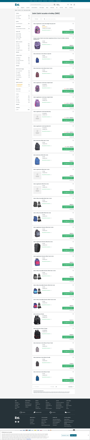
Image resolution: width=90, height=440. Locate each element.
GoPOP (18, 62)
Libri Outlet (16, 405)
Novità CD (37, 402)
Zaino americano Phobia (38, 314)
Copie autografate (28, 405)
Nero (18, 96)
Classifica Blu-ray (49, 405)
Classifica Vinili (38, 408)
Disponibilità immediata (21, 28)
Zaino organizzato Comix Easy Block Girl (42, 126)
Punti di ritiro (32, 419)
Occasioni (19, 18)
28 (56, 386)
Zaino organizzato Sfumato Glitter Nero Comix (43, 227)
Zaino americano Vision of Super (40, 328)
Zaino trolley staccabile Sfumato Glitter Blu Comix (44, 285)
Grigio (18, 100)
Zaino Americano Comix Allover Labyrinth (42, 53)
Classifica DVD (48, 404)
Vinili (36, 405)
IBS (17, 109)
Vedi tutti (17, 52)
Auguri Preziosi (19, 50)
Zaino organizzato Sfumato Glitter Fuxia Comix (43, 256)
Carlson (18, 63)
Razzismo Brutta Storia (67, 426)
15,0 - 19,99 (19, 36)
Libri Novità (16, 402)
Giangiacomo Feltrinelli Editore (69, 420)
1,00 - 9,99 (19, 33)
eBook (16, 408)
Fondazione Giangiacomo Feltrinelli (68, 423)
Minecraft (19, 75)
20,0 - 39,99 (19, 37)
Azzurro (18, 102)
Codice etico (55, 425)
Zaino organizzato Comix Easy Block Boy (42, 111)
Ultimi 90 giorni (19, 23)
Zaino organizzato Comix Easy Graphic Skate (43, 97)
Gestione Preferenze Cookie (45, 425)
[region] (45, 435)
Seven (18, 43)
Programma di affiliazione (57, 420)
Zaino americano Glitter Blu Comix (40, 155)
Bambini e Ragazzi (49, 408)
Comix (18, 45)
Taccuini (67, 402)
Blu (17, 97)
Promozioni (19, 15)
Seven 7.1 (18, 57)
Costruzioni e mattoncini (60, 402)
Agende (67, 404)
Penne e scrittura (69, 405)
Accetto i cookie (73, 435)
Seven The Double (20, 60)
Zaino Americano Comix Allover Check (41, 371)
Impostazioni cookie (65, 435)
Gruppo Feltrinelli (66, 419)
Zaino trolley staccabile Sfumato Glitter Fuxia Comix (44, 299)
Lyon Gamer (19, 77)
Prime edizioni (27, 402)
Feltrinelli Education (67, 424)
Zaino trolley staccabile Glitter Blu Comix (42, 212)
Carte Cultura (43, 420)
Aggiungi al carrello (69, 32)
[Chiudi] (88, 435)
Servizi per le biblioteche (56, 419)
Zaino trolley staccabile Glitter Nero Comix (42, 198)
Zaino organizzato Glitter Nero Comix (41, 169)
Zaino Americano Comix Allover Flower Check (43, 343)
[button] (54, 4)
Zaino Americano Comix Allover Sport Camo (42, 68)
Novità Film (47, 402)
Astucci (67, 408)
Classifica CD (38, 404)
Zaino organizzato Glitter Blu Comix (41, 183)
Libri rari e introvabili (28, 404)
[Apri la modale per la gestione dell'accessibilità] (74, 430)
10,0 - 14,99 (19, 34)
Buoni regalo (32, 420)
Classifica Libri (17, 404)
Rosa (18, 99)
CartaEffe (31, 422)
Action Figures (58, 408)
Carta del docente (44, 419)
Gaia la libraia (32, 423)
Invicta (18, 48)
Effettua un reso (43, 422)
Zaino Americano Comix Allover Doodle (41, 357)
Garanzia (42, 423)
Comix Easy (45, 84)
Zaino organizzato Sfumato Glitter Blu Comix (43, 241)
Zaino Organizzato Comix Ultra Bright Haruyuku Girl (44, 23)
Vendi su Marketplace (56, 422)
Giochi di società (58, 405)
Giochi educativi (58, 404)
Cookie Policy (29, 438)
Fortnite (18, 72)
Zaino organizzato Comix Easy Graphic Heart (43, 82)
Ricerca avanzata (58, 4)
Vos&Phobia (45, 315)
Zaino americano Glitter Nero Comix (41, 140)
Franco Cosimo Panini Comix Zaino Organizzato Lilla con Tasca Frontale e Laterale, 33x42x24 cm (51, 39)
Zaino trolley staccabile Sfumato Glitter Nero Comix (44, 270)
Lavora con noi (55, 423)
